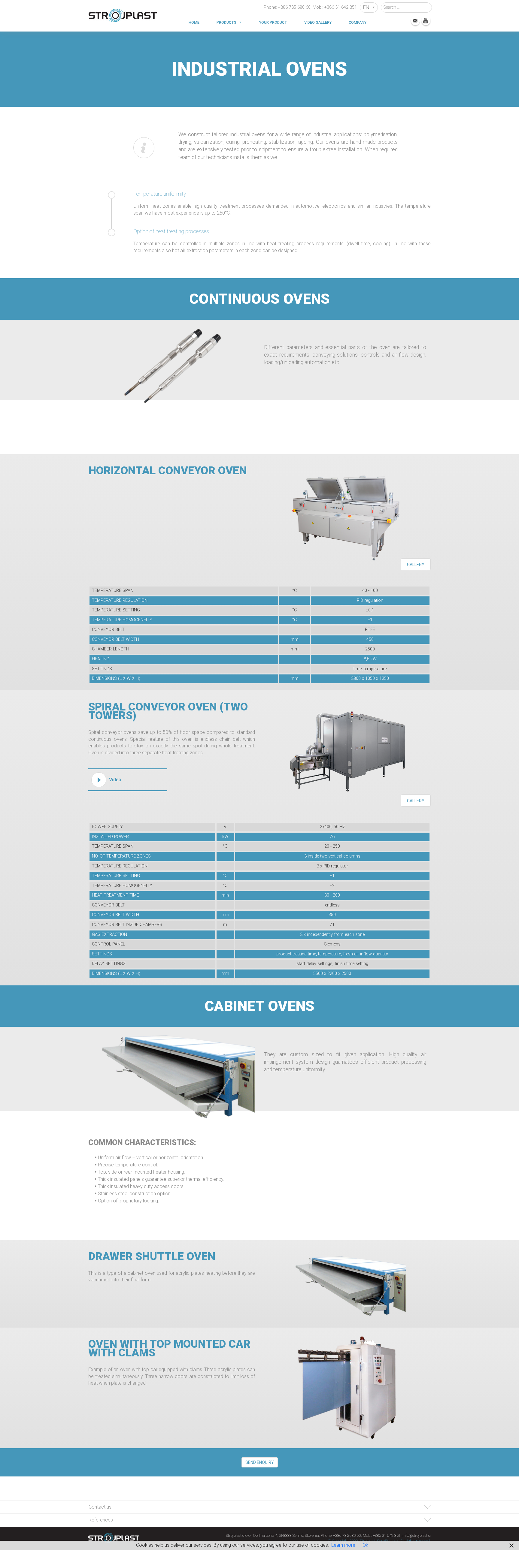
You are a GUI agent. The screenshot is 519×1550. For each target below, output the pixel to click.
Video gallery (318, 22)
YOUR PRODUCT (273, 22)
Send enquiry (259, 1462)
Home (194, 22)
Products (226, 22)
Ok (365, 1545)
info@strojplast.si (416, 1535)
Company (357, 22)
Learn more (343, 1545)
